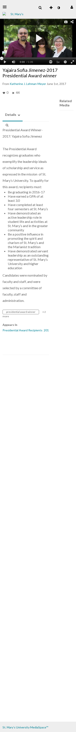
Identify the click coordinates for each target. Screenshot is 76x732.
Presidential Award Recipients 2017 (26, 330)
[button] (6, 7)
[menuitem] (40, 8)
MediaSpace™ (39, 727)
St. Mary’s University (16, 727)
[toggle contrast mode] (58, 8)
